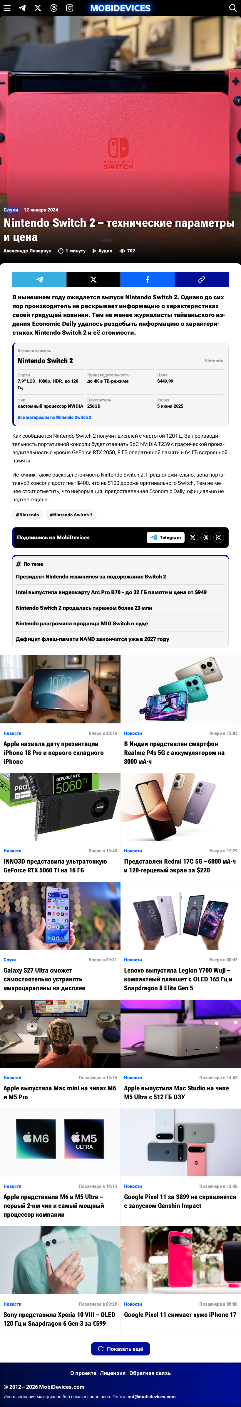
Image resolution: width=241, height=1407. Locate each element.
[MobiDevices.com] (120, 8)
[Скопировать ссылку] (202, 279)
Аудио (105, 251)
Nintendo (29, 514)
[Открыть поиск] (233, 8)
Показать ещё (125, 1349)
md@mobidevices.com (152, 1396)
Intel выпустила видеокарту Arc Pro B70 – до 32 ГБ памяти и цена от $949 (111, 592)
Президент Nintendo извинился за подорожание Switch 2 (91, 576)
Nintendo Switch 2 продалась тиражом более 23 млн (84, 608)
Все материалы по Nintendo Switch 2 (54, 417)
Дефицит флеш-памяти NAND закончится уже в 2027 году (92, 639)
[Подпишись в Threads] (54, 8)
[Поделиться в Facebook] (147, 279)
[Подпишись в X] (38, 8)
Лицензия (113, 1373)
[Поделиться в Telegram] (39, 279)
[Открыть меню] (7, 7)
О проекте (83, 1373)
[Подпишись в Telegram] (22, 8)
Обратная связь (150, 1373)
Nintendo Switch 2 (73, 514)
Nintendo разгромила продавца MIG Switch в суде (82, 623)
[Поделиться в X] (93, 279)
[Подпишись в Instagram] (70, 8)
